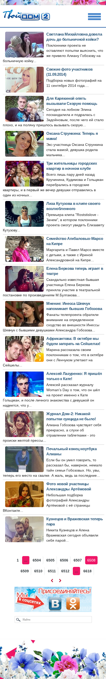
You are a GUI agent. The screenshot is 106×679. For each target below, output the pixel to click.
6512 (65, 571)
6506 (64, 560)
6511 (52, 571)
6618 (87, 571)
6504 (37, 560)
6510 (38, 571)
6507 (78, 560)
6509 (25, 571)
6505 (50, 560)
